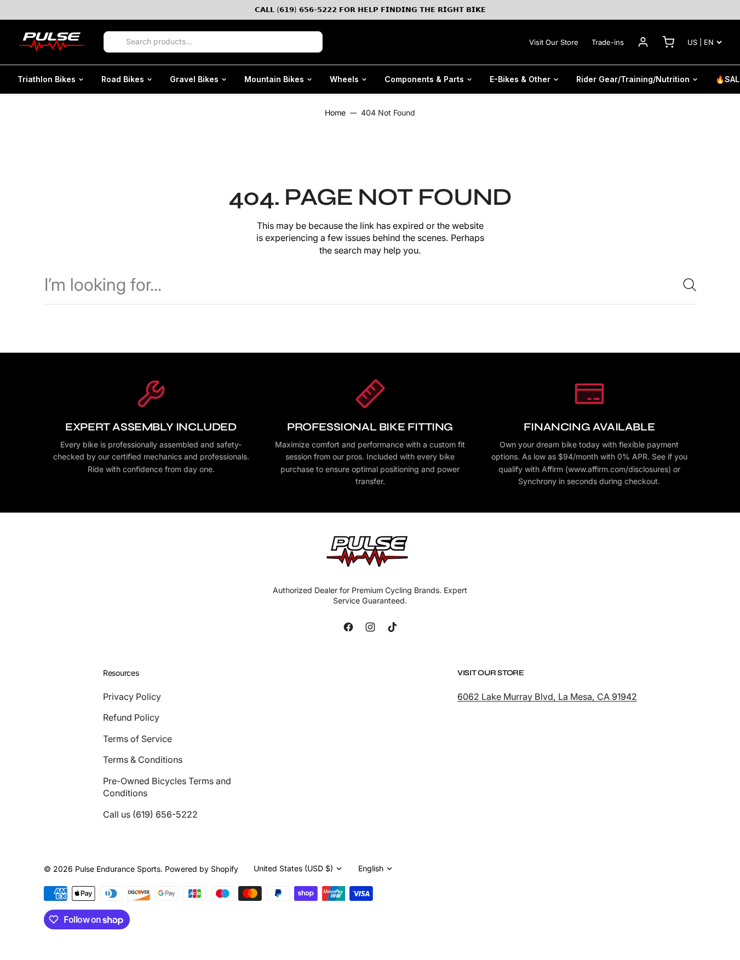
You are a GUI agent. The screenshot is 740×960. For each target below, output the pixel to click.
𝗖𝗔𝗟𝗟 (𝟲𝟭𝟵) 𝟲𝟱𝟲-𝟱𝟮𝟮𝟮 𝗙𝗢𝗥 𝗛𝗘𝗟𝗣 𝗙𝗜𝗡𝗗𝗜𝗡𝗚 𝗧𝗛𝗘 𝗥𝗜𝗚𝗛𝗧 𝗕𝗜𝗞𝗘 (370, 9)
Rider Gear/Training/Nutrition (633, 79)
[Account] (643, 42)
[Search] (115, 42)
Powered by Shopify (201, 868)
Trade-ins (608, 42)
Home (335, 112)
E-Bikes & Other (520, 79)
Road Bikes (122, 79)
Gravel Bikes (194, 79)
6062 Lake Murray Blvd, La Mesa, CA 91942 (547, 696)
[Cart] (668, 42)
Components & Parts (424, 79)
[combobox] (370, 284)
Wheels (344, 79)
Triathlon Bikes (47, 79)
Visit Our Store (553, 42)
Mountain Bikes (274, 79)
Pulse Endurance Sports (117, 868)
